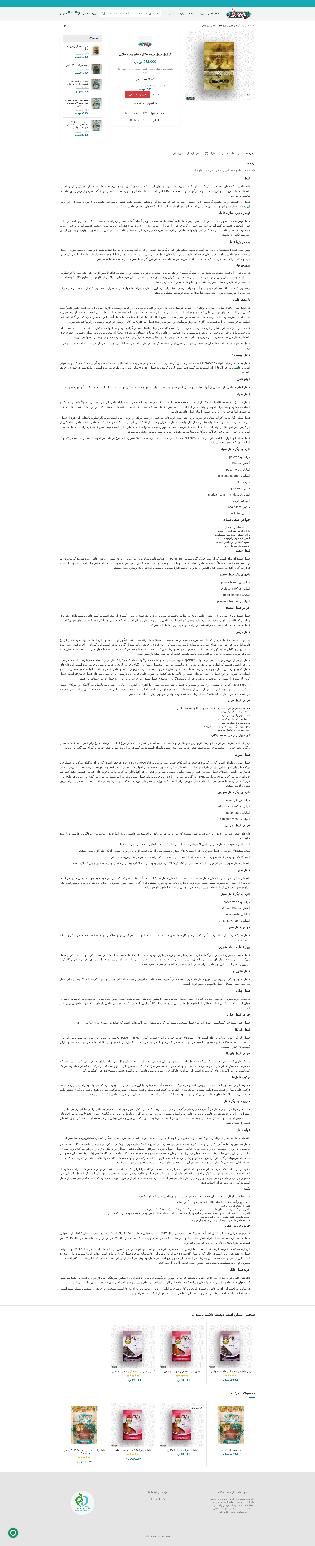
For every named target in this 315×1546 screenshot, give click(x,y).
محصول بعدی (61, 25)
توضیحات (250, 153)
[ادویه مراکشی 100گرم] (96, 69)
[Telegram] (131, 120)
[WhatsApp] (135, 120)
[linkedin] (139, 120)
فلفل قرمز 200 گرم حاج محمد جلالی (133, 1450)
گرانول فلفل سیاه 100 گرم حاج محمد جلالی (133, 1371)
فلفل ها (245, 25)
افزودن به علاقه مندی (143, 103)
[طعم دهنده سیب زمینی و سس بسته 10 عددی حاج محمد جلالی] (96, 106)
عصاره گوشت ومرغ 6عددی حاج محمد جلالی (77, 82)
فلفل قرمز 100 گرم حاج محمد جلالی (182, 1371)
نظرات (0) (210, 153)
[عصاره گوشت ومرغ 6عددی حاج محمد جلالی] (96, 86)
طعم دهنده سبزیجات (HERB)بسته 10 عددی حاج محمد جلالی (78, 124)
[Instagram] (143, 120)
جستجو (103, 13)
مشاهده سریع (211, 1330)
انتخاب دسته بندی (121, 13)
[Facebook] (146, 120)
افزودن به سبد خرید (137, 94)
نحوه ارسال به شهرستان (186, 153)
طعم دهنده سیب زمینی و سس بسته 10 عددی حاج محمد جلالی (77, 102)
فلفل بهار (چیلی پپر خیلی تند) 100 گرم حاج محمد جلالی (84, 1451)
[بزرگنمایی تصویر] (249, 95)
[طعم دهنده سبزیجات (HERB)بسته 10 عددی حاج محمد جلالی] (96, 128)
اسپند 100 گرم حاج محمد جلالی (76, 48)
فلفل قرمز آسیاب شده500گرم (182, 1450)
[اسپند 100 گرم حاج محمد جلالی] (96, 52)
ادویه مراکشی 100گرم (77, 65)
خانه (253, 25)
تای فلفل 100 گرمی (231, 1450)
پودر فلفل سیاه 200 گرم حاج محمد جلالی (231, 1371)
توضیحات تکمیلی (231, 153)
